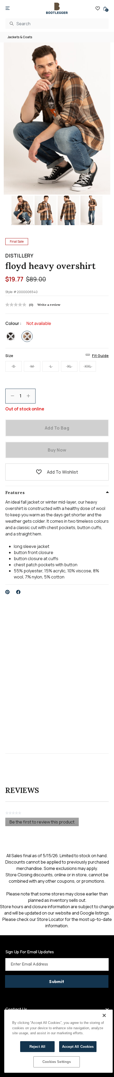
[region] (58, 1041)
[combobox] (57, 23)
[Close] (104, 1015)
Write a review (48, 305)
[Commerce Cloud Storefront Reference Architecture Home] (57, 8)
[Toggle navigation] (7, 8)
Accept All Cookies (78, 1047)
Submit (56, 981)
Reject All (37, 1047)
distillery (19, 255)
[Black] (10, 336)
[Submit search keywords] (11, 23)
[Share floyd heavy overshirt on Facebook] (18, 592)
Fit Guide (100, 355)
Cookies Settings (56, 1062)
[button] (39, 472)
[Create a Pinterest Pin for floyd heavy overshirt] (7, 592)
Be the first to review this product (44, 822)
